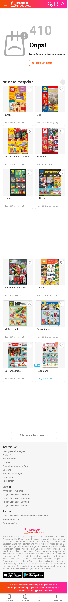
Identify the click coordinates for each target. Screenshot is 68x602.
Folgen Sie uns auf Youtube (16, 502)
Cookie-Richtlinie (44, 591)
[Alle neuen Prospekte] (62, 82)
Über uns (7, 470)
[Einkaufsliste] (56, 4)
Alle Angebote (9, 458)
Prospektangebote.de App (15, 466)
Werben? (7, 455)
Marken (6, 462)
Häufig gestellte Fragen (14, 451)
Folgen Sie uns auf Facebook (17, 494)
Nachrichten (8, 481)
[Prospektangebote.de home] (21, 4)
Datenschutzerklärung (26, 591)
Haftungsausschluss (17, 588)
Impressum (8, 477)
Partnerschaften (10, 523)
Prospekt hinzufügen (12, 473)
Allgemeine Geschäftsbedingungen (44, 588)
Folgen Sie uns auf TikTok (15, 505)
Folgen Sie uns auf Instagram (17, 498)
